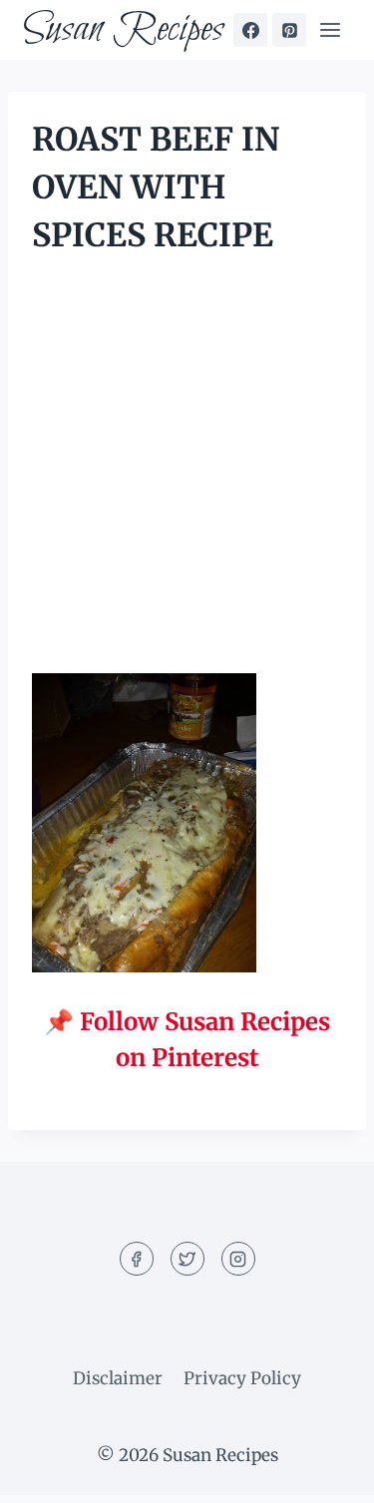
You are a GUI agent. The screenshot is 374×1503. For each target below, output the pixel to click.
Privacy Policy (242, 1378)
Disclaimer (118, 1378)
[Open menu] (329, 29)
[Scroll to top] (323, 1472)
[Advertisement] (187, 478)
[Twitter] (187, 1259)
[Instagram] (238, 1259)
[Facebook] (250, 30)
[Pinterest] (289, 30)
